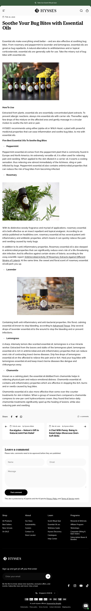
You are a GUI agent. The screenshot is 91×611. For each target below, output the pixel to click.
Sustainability (30, 524)
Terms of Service (67, 499)
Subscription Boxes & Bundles (79, 538)
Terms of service (43, 607)
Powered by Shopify (54, 603)
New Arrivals (7, 528)
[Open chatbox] (85, 606)
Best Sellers (7, 524)
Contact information (55, 607)
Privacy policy (33, 607)
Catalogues (52, 535)
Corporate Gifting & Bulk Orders (78, 533)
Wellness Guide (54, 528)
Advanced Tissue (61, 325)
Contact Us (29, 532)
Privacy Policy (51, 499)
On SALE (5, 532)
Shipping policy (66, 607)
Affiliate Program (77, 524)
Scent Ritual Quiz (54, 521)
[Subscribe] (48, 576)
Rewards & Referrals (78, 521)
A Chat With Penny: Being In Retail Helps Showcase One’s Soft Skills (63, 433)
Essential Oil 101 (54, 524)
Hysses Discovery (54, 532)
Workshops (75, 528)
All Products (7, 521)
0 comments (84, 416)
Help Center (52, 539)
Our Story (28, 521)
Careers (28, 528)
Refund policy (24, 607)
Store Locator (30, 535)
